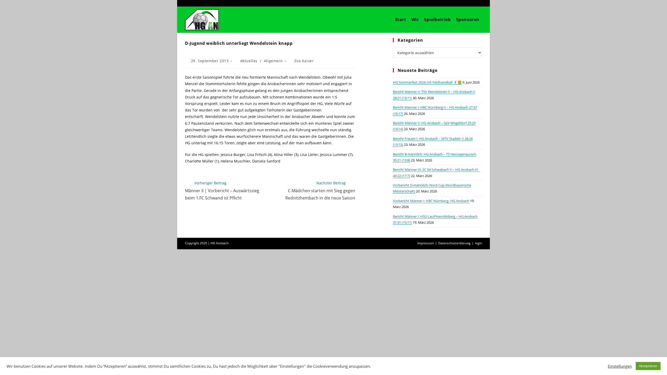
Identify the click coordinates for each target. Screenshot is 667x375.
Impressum (425, 243)
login (478, 243)
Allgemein (273, 60)
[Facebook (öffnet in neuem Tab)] (464, 3)
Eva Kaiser (304, 60)
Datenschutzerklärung (454, 243)
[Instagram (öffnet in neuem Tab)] (472, 3)
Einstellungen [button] (620, 366)
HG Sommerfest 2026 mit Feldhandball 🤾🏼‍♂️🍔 (427, 82)
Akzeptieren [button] (648, 366)
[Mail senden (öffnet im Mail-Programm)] (479, 3)
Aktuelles (248, 60)
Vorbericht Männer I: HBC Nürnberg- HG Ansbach (431, 200)
